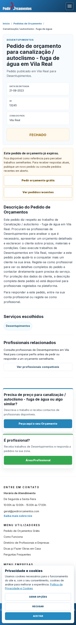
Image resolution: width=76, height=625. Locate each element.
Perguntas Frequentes (17, 554)
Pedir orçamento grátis (38, 180)
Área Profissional (38, 460)
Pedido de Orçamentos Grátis (22, 530)
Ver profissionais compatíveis (38, 367)
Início (6, 23)
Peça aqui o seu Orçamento (38, 423)
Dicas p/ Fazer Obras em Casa (22, 548)
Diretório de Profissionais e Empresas (26, 542)
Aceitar (38, 616)
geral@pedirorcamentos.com (21, 511)
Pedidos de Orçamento (27, 23)
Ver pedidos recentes (38, 192)
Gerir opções (38, 596)
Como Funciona (13, 536)
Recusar (38, 606)
